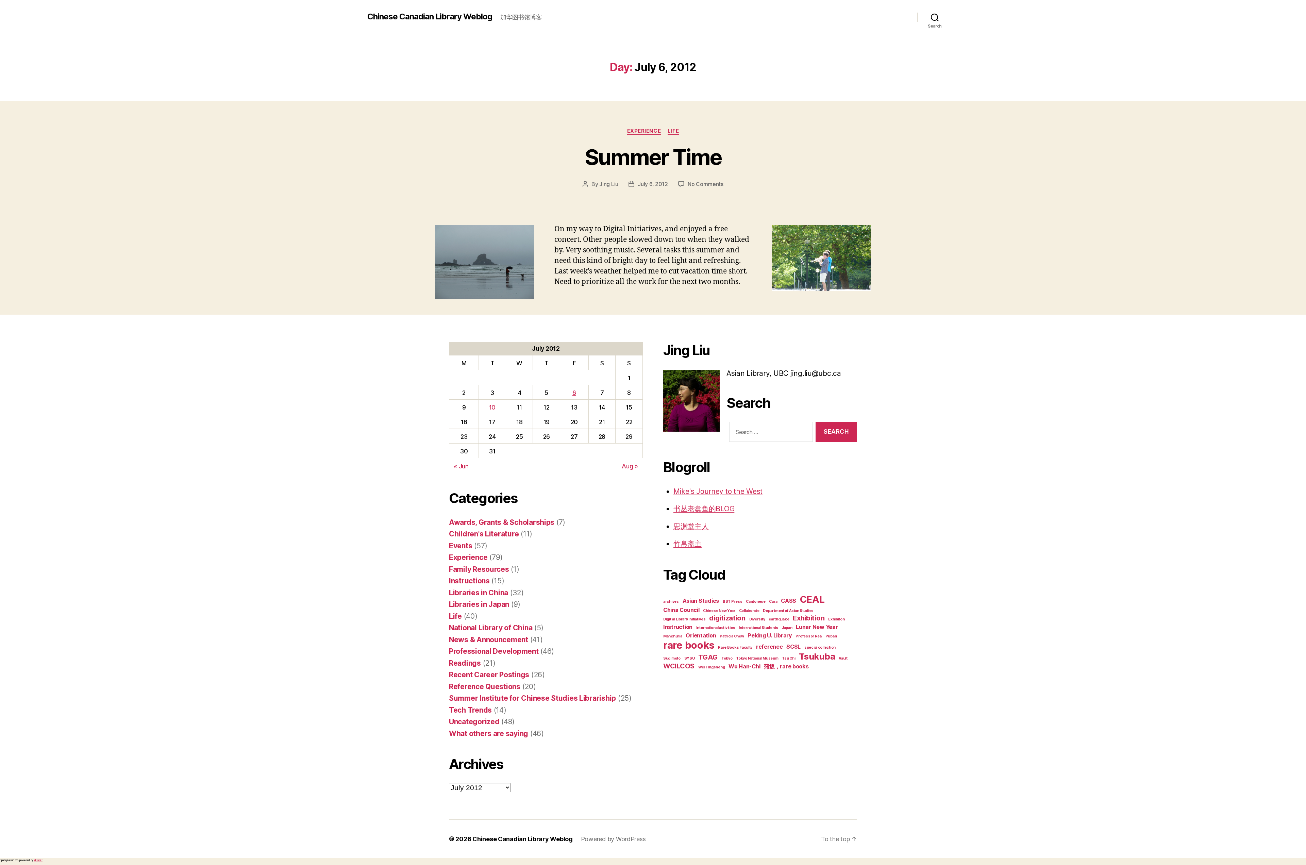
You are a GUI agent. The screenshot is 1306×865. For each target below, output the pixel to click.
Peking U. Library (770, 635)
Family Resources (479, 569)
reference (769, 646)
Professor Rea (809, 636)
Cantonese (756, 601)
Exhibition (808, 618)
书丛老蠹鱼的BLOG (703, 508)
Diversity (757, 619)
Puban (831, 636)
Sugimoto (672, 658)
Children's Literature (484, 534)
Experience (644, 131)
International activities (715, 628)
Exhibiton (836, 619)
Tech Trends (470, 710)
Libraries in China (478, 592)
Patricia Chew (732, 636)
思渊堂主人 (691, 526)
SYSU (689, 658)
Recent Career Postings (489, 674)
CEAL (812, 599)
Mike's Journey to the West (718, 491)
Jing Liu (608, 184)
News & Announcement (488, 639)
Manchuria (672, 636)
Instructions (469, 581)
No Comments (705, 184)
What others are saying (488, 733)
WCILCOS (678, 666)
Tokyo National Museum (757, 658)
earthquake (779, 619)
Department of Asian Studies (788, 611)
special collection (820, 647)
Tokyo (727, 658)
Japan (787, 628)
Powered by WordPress (613, 839)
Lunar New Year (817, 626)
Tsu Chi (788, 658)
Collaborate (749, 611)
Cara (773, 601)
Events (460, 546)
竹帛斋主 (687, 543)
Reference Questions (484, 686)
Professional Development (494, 651)
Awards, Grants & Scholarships (501, 522)
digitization (727, 618)
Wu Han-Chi (744, 666)
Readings (465, 663)
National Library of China (490, 627)
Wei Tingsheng (711, 667)
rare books (688, 645)
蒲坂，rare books (786, 666)
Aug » (630, 466)
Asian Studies (701, 600)
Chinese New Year (719, 611)
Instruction (677, 626)
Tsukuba (817, 656)
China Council (681, 609)
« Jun (461, 466)
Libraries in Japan (479, 604)
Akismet (38, 860)
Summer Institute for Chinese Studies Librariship (532, 698)
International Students (758, 628)
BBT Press (732, 601)
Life (673, 131)
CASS (788, 600)
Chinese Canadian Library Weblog (429, 17)
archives (671, 601)
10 (492, 407)
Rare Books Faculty (735, 647)
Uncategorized (474, 721)
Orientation (701, 635)
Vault (843, 658)
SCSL (793, 646)
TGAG (708, 657)
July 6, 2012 (653, 184)
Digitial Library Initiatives (684, 619)
